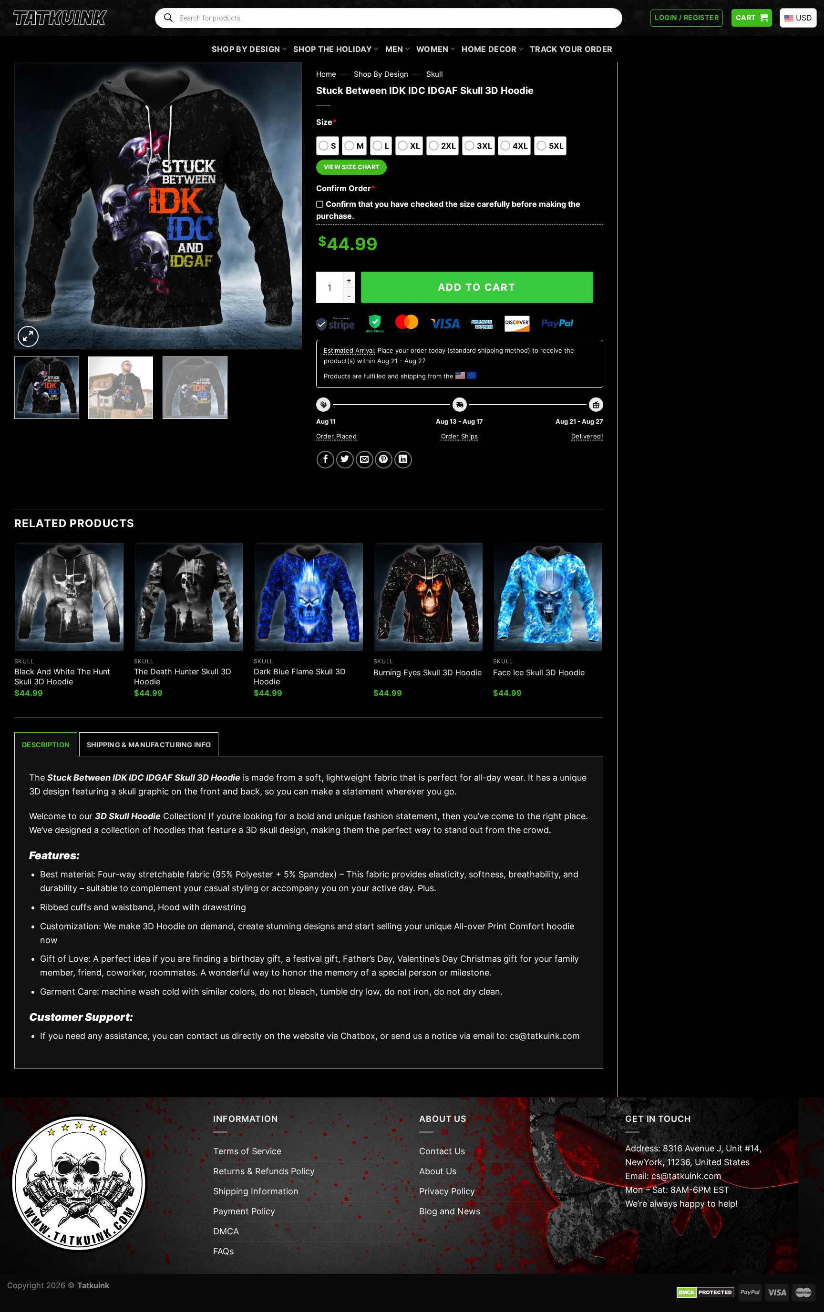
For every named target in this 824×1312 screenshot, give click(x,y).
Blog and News (449, 1211)
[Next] (283, 205)
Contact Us (442, 1151)
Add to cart (477, 287)
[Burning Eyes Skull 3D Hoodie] (428, 597)
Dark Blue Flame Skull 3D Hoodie (300, 676)
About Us (437, 1171)
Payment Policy (244, 1211)
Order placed (336, 436)
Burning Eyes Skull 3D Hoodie (427, 672)
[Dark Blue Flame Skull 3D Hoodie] (309, 597)
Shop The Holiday (332, 49)
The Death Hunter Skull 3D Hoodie (182, 676)
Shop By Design (246, 49)
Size (326, 122)
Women (432, 49)
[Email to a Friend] (364, 459)
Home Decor (489, 49)
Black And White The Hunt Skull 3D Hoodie (62, 676)
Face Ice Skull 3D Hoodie (539, 672)
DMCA (226, 1231)
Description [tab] (46, 745)
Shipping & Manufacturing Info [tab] (149, 745)
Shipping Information (256, 1191)
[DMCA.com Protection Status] (705, 1292)
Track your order (571, 49)
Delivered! (587, 436)
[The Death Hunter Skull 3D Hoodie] (189, 597)
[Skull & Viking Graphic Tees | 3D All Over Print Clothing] (60, 18)
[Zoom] (28, 336)
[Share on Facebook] (325, 459)
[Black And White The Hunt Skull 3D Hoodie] (69, 597)
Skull (434, 74)
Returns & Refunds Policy (264, 1171)
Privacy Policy (447, 1191)
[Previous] (32, 205)
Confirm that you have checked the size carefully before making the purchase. (448, 210)
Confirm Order (345, 188)
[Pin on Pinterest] (383, 459)
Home (326, 74)
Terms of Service (247, 1151)
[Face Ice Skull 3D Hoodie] (548, 597)
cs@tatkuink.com (545, 1036)
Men (394, 49)
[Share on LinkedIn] (403, 459)
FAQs (223, 1251)
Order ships (459, 436)
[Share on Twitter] (345, 459)
